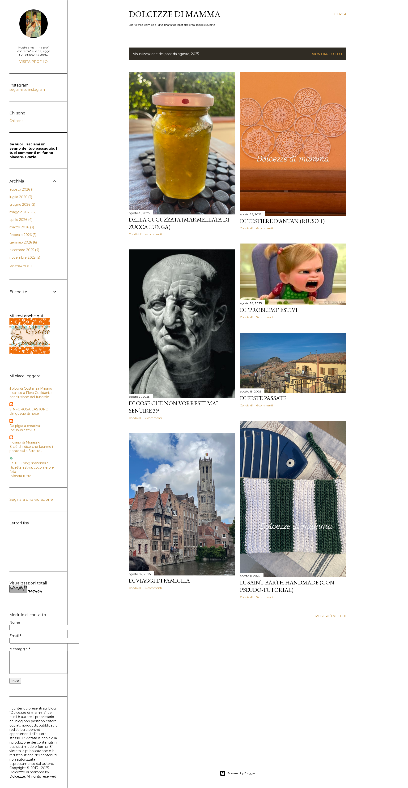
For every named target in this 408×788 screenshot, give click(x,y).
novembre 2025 (24, 257)
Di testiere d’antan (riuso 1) (282, 221)
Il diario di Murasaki (24, 442)
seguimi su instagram (27, 89)
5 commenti (264, 317)
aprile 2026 (20, 220)
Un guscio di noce (24, 413)
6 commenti (264, 228)
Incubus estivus (22, 430)
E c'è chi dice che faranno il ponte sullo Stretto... (31, 448)
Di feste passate (263, 398)
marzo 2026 (21, 227)
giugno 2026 (21, 204)
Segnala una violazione (31, 499)
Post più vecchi (330, 616)
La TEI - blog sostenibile (29, 463)
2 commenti (153, 418)
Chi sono (16, 121)
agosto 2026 (21, 189)
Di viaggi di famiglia (159, 580)
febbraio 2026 (22, 235)
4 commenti (153, 234)
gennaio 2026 (22, 242)
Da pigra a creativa (24, 426)
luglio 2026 (20, 197)
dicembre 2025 (23, 250)
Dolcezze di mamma (175, 14)
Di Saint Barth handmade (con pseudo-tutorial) (287, 586)
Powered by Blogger (241, 773)
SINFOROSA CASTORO (28, 409)
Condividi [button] (135, 234)
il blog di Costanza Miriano (30, 388)
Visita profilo (33, 62)
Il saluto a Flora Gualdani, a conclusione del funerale (30, 395)
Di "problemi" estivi (269, 309)
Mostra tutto (327, 54)
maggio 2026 (22, 212)
